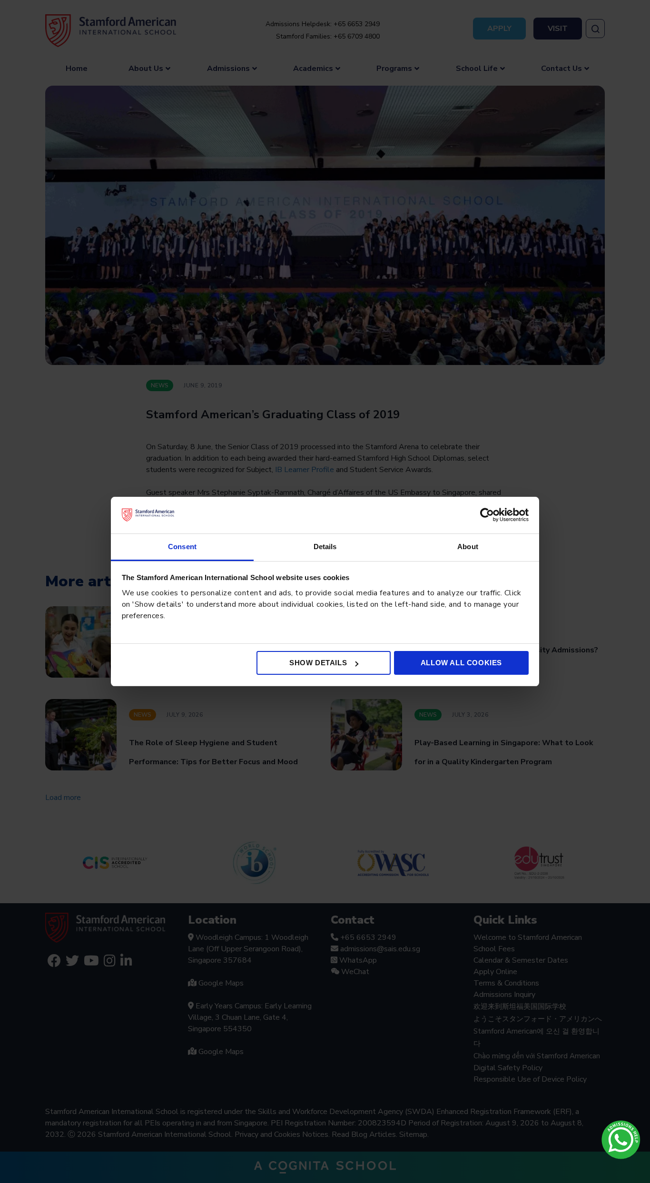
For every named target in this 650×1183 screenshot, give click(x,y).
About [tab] (467, 546)
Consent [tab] (182, 546)
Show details (318, 663)
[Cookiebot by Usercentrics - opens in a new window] (487, 515)
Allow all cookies (461, 663)
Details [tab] (325, 546)
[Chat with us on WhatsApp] (620, 1139)
